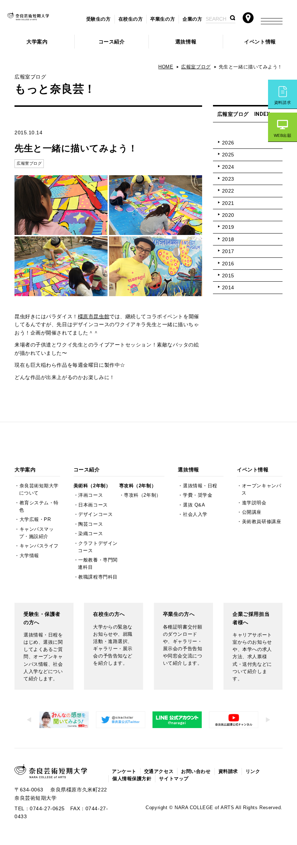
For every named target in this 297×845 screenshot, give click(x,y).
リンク (253, 771)
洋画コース (90, 495)
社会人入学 (195, 514)
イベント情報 (260, 42)
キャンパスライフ (39, 545)
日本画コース (93, 505)
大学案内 (36, 42)
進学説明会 (254, 502)
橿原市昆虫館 (93, 316)
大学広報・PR (35, 519)
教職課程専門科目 (97, 577)
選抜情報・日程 (200, 485)
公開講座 (252, 512)
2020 (228, 215)
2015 (228, 275)
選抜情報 (185, 42)
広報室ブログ (195, 67)
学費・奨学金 (197, 495)
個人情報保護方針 (131, 778)
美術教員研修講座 (261, 521)
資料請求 (282, 102)
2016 (228, 263)
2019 (228, 227)
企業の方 (192, 19)
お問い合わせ (195, 771)
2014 (228, 287)
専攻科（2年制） (137, 485)
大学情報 (29, 555)
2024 (228, 167)
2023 (228, 179)
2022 (228, 191)
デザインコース (95, 514)
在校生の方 (130, 19)
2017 (228, 251)
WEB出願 (283, 135)
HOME (165, 67)
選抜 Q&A (194, 505)
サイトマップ (173, 778)
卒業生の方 (162, 19)
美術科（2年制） (92, 485)
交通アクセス (158, 771)
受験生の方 (98, 19)
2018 (228, 239)
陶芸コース (90, 524)
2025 (228, 154)
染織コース (90, 533)
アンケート (124, 771)
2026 (228, 143)
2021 (228, 203)
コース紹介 (112, 42)
